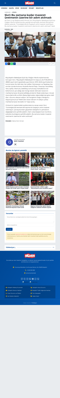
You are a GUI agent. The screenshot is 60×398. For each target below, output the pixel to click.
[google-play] (33, 282)
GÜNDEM (4, 8)
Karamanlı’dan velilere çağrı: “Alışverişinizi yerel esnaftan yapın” (42, 187)
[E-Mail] (15, 144)
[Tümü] (53, 247)
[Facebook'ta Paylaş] (6, 64)
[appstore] (25, 282)
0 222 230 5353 (31, 270)
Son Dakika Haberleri (13, 296)
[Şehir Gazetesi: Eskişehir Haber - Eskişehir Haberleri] (29, 3)
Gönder (9, 229)
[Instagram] (27, 279)
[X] (24, 279)
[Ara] (54, 3)
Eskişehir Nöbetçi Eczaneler (15, 287)
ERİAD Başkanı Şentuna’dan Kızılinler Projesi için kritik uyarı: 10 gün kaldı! (17, 187)
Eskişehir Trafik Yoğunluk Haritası (41, 290)
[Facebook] (22, 279)
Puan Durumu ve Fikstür (14, 293)
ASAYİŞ (11, 8)
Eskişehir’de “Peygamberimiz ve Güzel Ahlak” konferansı (41, 168)
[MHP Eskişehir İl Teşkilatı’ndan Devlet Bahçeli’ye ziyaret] (17, 159)
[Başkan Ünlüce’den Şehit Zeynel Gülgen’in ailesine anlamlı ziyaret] (42, 198)
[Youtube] (33, 279)
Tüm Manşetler (36, 293)
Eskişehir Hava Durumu (39, 287)
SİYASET (31, 8)
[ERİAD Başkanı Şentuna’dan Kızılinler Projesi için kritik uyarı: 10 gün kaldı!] (17, 178)
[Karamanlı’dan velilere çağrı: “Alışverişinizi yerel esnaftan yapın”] (42, 178)
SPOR (17, 8)
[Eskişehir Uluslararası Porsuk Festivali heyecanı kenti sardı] (17, 198)
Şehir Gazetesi (19, 141)
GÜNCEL (14, 12)
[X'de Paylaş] (9, 64)
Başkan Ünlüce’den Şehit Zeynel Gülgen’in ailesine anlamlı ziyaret (41, 206)
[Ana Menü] (5, 3)
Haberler (7, 12)
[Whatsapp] (35, 279)
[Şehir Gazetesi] (9, 142)
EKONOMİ (24, 8)
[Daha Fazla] (14, 64)
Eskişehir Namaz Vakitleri (15, 290)
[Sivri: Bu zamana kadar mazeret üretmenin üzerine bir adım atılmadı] (30, 47)
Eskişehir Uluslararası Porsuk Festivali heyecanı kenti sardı (15, 206)
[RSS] (38, 279)
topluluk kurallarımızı (21, 234)
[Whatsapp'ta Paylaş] (11, 64)
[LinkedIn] (30, 279)
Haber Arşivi (35, 296)
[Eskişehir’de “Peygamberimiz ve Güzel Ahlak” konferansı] (42, 159)
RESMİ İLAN (39, 8)
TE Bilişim (34, 303)
